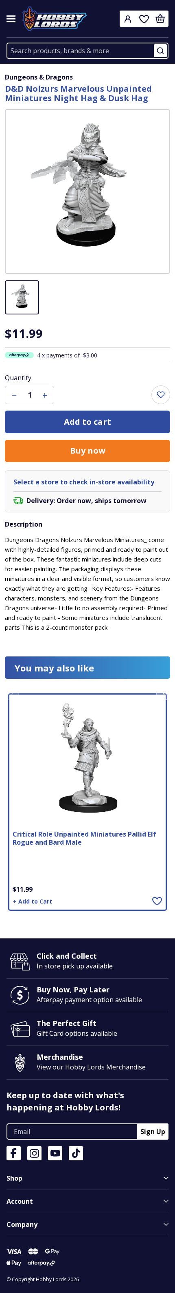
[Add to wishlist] (160, 394)
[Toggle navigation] (11, 18)
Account (20, 1201)
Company (22, 1224)
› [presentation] (163, 694)
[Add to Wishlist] (157, 901)
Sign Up (152, 1131)
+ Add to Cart (32, 901)
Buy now (87, 450)
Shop (14, 1178)
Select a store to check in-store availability (83, 482)
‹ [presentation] (12, 694)
